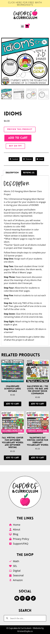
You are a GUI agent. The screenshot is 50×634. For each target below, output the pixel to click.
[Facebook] (16, 598)
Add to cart (18, 138)
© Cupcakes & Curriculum (18, 628)
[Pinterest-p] (27, 598)
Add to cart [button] (12, 404)
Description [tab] (12, 173)
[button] (22, 26)
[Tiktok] (33, 598)
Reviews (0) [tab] (28, 173)
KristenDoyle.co (25, 631)
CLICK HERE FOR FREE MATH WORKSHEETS (25, 3)
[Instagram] (22, 598)
